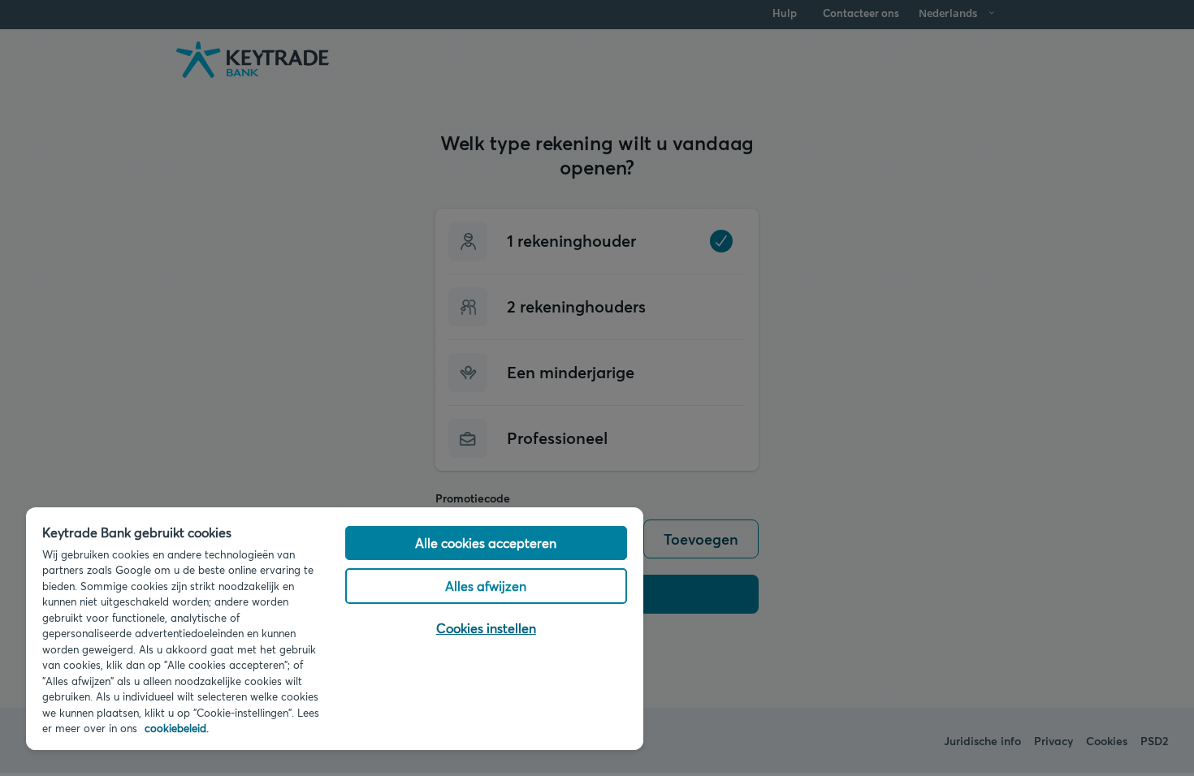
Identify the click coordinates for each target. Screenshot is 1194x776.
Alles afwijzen (485, 585)
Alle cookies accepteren (485, 542)
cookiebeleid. (177, 728)
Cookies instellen (486, 627)
